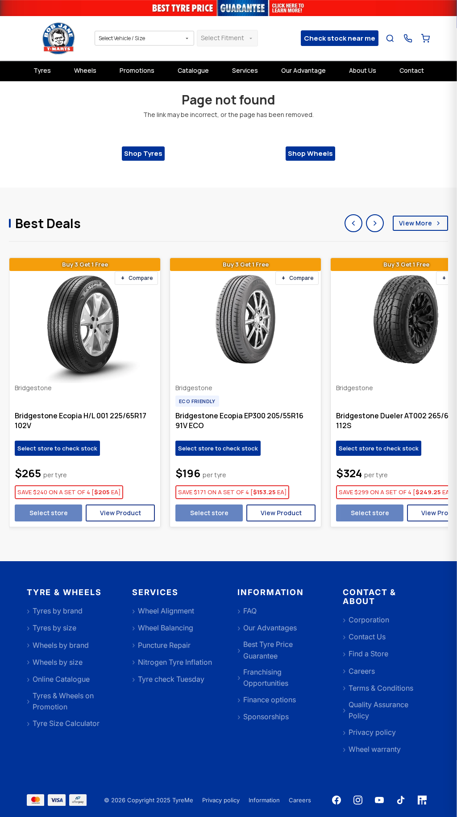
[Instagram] (358, 800)
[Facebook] (336, 800)
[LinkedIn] (422, 800)
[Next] (375, 223)
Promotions (137, 70)
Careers (300, 800)
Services (245, 70)
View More (415, 223)
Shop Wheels (310, 153)
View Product (120, 513)
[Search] (390, 38)
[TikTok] (401, 800)
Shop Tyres (143, 153)
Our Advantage (303, 70)
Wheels (85, 70)
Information (264, 800)
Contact (411, 70)
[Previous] (353, 223)
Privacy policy (221, 800)
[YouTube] (379, 800)
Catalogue (193, 70)
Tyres (42, 70)
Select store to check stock (57, 448)
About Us (362, 70)
